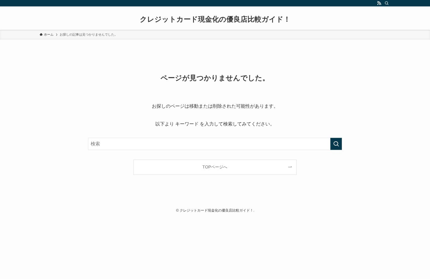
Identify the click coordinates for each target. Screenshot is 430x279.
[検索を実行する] (336, 144)
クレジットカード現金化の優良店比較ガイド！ (215, 19)
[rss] (379, 3)
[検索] (387, 3)
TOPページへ (214, 167)
